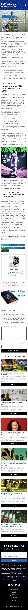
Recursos (14, 600)
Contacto (14, 602)
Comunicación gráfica (7, 15)
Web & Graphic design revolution (14, 606)
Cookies (14, 594)
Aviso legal (14, 591)
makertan (9, 29)
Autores (14, 598)
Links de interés (14, 597)
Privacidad (14, 592)
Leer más (14, 384)
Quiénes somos (14, 595)
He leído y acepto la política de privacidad (14, 565)
